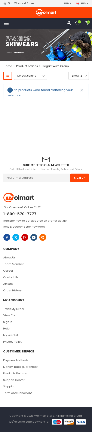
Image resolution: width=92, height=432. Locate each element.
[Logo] (46, 12)
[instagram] (24, 237)
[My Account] (69, 23)
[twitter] (15, 237)
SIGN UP (79, 178)
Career (8, 271)
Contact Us (10, 277)
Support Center (14, 380)
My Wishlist (10, 335)
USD (66, 3)
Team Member (13, 264)
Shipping (9, 386)
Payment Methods (15, 360)
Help (6, 328)
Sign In (7, 322)
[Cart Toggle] (86, 23)
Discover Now (15, 52)
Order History (12, 290)
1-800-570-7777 (19, 214)
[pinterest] (42, 237)
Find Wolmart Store (21, 3)
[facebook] (6, 237)
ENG (83, 3)
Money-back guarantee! (20, 367)
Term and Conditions (17, 393)
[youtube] (33, 237)
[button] (6, 23)
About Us (9, 257)
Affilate (8, 284)
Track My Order (13, 309)
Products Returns (15, 373)
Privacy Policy (12, 342)
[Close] (81, 90)
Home (8, 66)
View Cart (10, 315)
